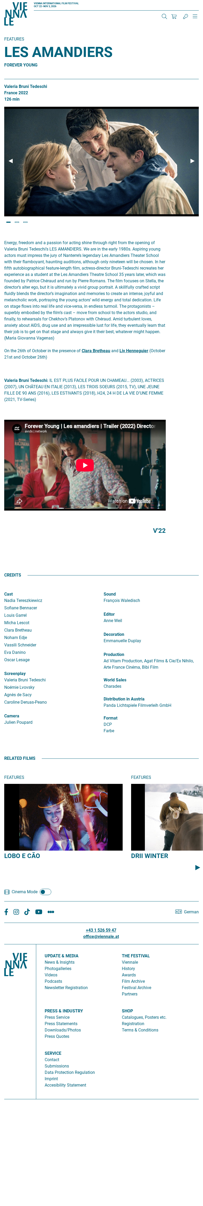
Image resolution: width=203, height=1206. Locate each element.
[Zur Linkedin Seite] (16, 912)
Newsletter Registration (66, 987)
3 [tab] (25, 222)
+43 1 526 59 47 (101, 930)
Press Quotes (57, 1036)
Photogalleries (58, 968)
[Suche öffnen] (164, 16)
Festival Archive (136, 987)
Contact (52, 1059)
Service (53, 1053)
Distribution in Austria (124, 699)
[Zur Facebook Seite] (6, 912)
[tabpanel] (101, 161)
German (191, 911)
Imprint (51, 1078)
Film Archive (133, 981)
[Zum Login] (185, 16)
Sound (110, 594)
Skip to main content (19, 3)
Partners (129, 994)
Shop (127, 1010)
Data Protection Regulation (70, 1072)
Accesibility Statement (65, 1085)
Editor (109, 614)
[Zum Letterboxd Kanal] (51, 912)
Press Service (57, 1017)
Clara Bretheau (96, 350)
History (128, 968)
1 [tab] (8, 222)
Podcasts (53, 981)
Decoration (114, 634)
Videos (51, 974)
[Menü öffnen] (195, 18)
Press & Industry (64, 1010)
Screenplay (15, 673)
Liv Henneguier (133, 350)
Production (114, 654)
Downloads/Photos (63, 1030)
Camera (11, 715)
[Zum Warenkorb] (174, 16)
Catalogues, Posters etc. (144, 1017)
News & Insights (60, 962)
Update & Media (62, 955)
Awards (129, 974)
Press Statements (61, 1023)
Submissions (57, 1066)
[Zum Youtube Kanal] (38, 912)
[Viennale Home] (15, 1019)
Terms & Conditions (140, 1030)
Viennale (130, 962)
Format (110, 718)
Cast (8, 594)
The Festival (136, 955)
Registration (133, 1023)
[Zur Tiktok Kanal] (27, 912)
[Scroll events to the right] (197, 867)
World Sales (115, 679)
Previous (10, 161)
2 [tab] (17, 222)
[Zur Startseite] (15, 15)
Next (192, 161)
